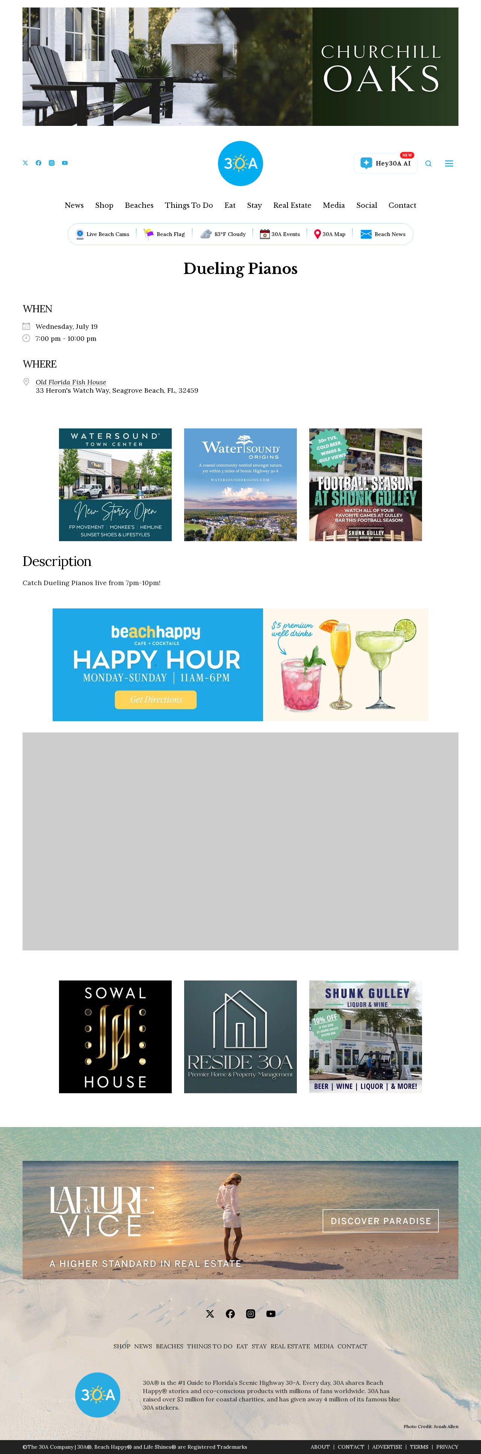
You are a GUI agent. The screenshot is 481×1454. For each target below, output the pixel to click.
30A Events (286, 234)
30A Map (334, 234)
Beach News (390, 234)
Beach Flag (171, 234)
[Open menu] (449, 163)
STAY (259, 1346)
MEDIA (324, 1346)
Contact (402, 205)
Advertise (387, 1447)
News (74, 205)
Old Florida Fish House (71, 382)
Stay (254, 205)
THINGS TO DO (210, 1346)
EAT (242, 1346)
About (320, 1447)
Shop (104, 205)
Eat (230, 205)
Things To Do (189, 205)
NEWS (143, 1346)
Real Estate (292, 205)
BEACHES (169, 1346)
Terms (419, 1447)
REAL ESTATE (290, 1346)
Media (334, 205)
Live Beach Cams (107, 234)
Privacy (447, 1447)
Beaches (139, 205)
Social (366, 205)
